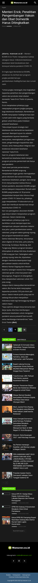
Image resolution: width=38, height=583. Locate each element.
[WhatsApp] (20, 330)
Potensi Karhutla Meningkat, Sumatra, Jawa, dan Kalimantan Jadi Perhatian (23, 357)
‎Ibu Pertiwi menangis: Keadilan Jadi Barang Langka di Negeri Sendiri (24, 447)
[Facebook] (10, 330)
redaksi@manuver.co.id (23, 555)
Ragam (4, 7)
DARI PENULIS (21, 339)
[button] (3, 2)
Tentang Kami (16, 575)
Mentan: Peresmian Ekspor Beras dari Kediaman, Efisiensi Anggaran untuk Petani (24, 387)
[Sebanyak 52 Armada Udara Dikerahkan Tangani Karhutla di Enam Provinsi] (7, 347)
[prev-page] (3, 483)
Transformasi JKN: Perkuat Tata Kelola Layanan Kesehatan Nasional (23, 378)
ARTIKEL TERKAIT (9, 339)
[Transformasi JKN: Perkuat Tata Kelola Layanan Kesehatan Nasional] (7, 378)
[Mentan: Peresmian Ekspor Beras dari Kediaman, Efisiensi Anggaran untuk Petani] (7, 387)
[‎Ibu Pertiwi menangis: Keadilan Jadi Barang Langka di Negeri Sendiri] (7, 447)
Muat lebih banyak (18, 531)
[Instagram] (19, 561)
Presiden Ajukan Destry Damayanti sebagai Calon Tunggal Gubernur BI (22, 475)
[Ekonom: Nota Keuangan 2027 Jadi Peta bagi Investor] (7, 437)
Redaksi (8, 575)
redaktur (9, 26)
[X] (15, 330)
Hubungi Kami (26, 575)
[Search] (35, 2)
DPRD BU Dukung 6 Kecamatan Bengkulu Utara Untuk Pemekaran (23, 509)
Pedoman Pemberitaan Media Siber (19, 577)
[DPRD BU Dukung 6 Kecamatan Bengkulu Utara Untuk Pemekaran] (6, 510)
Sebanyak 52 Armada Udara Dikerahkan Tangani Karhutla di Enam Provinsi (24, 347)
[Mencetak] (24, 330)
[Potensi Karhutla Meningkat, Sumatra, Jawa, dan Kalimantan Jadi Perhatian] (7, 356)
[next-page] (6, 483)
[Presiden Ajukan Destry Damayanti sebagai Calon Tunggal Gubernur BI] (7, 475)
